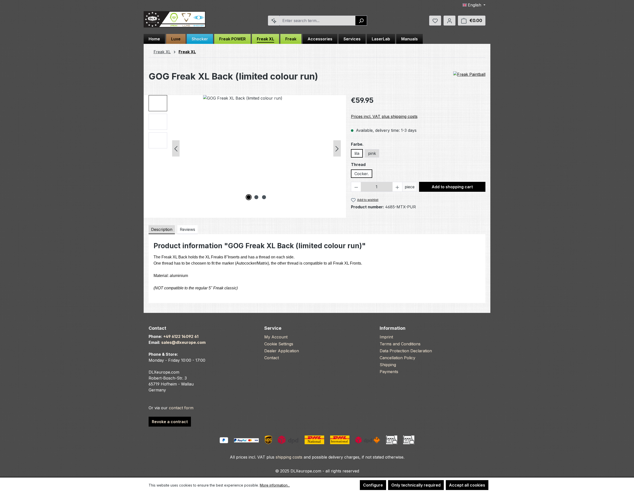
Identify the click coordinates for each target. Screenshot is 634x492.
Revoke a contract (170, 421)
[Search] (361, 21)
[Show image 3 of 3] (264, 197)
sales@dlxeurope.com (183, 342)
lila (356, 153)
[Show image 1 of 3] (249, 197)
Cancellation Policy (397, 357)
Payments (389, 371)
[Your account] (449, 21)
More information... (275, 485)
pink (372, 153)
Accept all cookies (467, 485)
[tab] (162, 229)
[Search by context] (274, 21)
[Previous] (176, 148)
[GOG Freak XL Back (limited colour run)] (256, 148)
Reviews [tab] (187, 229)
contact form (181, 407)
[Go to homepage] (175, 19)
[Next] (337, 148)
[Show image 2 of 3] (256, 197)
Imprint (386, 336)
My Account (276, 336)
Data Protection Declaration (406, 350)
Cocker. (361, 173)
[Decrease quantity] (356, 187)
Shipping (388, 364)
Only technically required (416, 485)
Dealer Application (281, 350)
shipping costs (289, 457)
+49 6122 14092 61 (180, 336)
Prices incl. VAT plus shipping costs (384, 116)
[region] (245, 148)
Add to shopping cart (452, 186)
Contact (271, 357)
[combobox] (318, 21)
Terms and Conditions (400, 343)
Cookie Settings (278, 343)
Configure (373, 485)
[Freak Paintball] (469, 74)
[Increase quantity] (397, 187)
